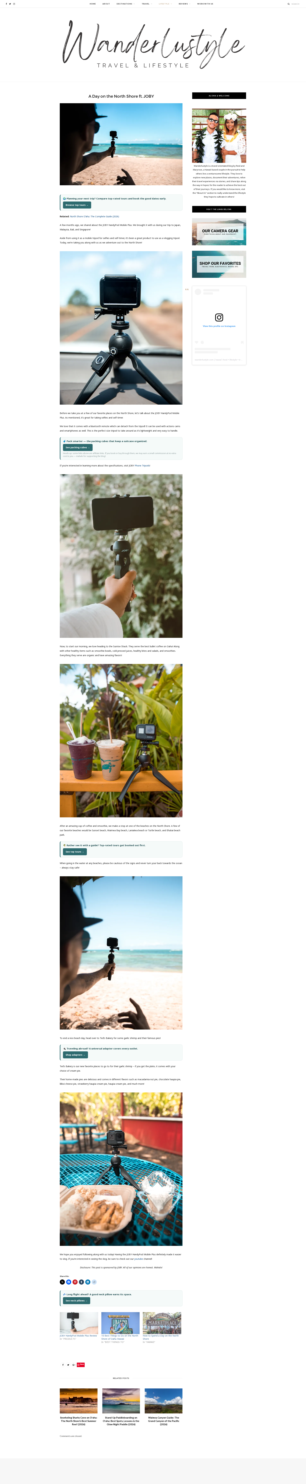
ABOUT (106, 4)
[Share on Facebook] (62, 1364)
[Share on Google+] (73, 1364)
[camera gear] (219, 244)
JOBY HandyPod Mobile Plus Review (78, 1335)
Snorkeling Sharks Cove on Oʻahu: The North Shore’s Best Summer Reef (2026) (78, 1421)
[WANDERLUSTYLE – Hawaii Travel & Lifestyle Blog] (153, 45)
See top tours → (75, 851)
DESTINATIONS (124, 4)
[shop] (219, 277)
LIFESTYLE (164, 4)
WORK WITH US (205, 4)
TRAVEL (146, 4)
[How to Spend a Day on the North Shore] (162, 1323)
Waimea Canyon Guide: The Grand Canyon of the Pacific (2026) (163, 1421)
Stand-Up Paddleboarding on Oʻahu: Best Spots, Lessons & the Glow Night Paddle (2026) (121, 1421)
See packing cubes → (78, 447)
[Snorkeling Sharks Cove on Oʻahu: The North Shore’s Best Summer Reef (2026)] (79, 1401)
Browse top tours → (77, 204)
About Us (201, 192)
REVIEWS (183, 4)
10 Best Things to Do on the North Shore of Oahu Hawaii (119, 1337)
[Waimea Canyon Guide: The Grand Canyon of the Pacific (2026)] (163, 1401)
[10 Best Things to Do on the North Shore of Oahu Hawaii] (120, 1323)
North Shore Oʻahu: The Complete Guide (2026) (94, 216)
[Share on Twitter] (68, 1364)
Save (82, 1364)
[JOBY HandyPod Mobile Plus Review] (79, 1323)
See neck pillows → (76, 1300)
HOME (93, 4)
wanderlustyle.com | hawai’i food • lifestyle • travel (220, 359)
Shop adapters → (75, 1054)
